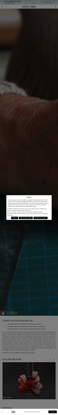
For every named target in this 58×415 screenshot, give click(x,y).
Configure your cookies (40, 218)
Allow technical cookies (25, 218)
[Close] (2, 412)
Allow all (15, 218)
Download (52, 411)
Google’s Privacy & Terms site (15, 203)
